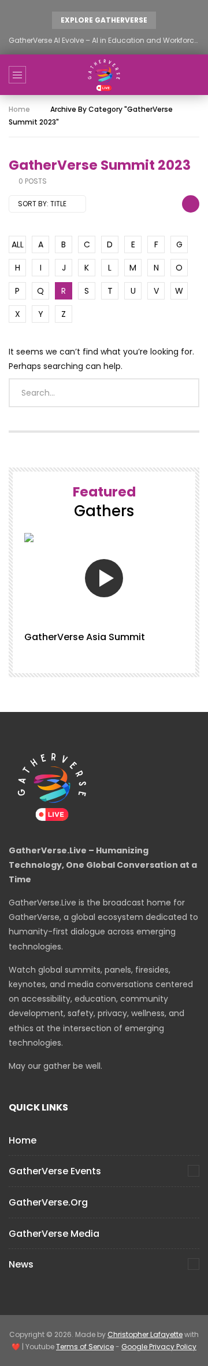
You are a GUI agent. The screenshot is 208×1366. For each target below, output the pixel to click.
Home (19, 109)
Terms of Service (85, 1347)
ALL (18, 244)
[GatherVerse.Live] (104, 74)
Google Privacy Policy (158, 1347)
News (21, 1264)
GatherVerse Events (55, 1171)
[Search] (193, 74)
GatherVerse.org (48, 1202)
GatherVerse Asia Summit (84, 637)
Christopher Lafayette (145, 1334)
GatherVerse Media (54, 1233)
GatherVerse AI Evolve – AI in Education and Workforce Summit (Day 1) (104, 40)
